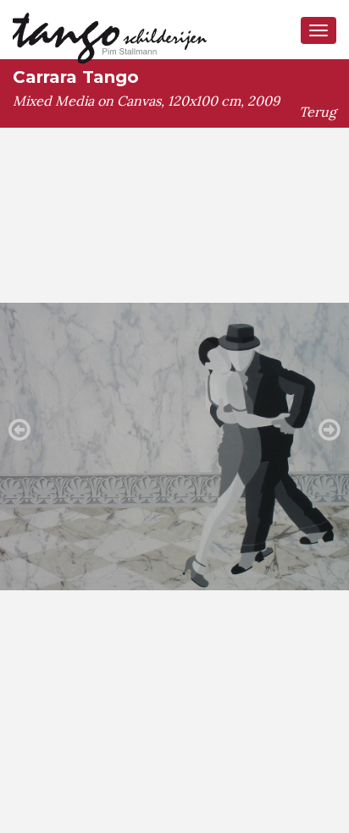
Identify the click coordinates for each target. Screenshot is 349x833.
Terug (317, 111)
